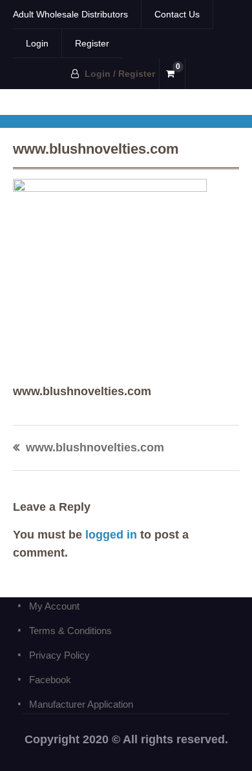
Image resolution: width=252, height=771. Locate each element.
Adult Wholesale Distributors (70, 14)
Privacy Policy (59, 655)
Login (37, 43)
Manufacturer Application (81, 704)
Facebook (50, 679)
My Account (54, 606)
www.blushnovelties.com (95, 448)
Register (92, 43)
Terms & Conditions (70, 630)
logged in (111, 534)
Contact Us (177, 14)
